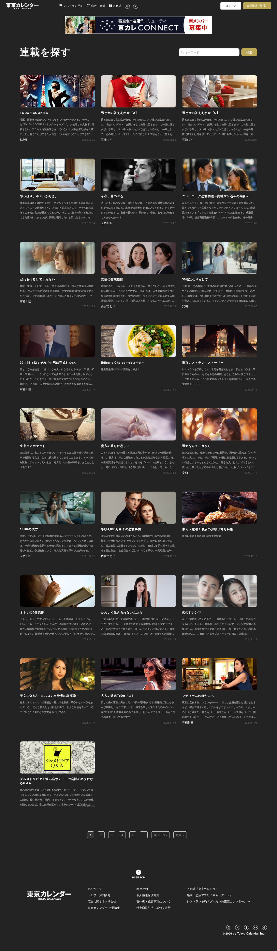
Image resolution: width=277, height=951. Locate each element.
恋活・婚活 (97, 5)
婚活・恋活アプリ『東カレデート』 (209, 895)
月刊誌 (116, 5)
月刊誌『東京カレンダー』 (204, 888)
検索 (249, 52)
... (144, 835)
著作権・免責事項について (153, 901)
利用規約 (142, 888)
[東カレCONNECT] (138, 25)
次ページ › (160, 835)
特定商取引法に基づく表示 (153, 907)
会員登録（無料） (257, 5)
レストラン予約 (72, 5)
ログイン (230, 5)
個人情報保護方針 (147, 895)
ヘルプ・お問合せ (99, 895)
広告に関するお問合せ (102, 901)
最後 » (180, 835)
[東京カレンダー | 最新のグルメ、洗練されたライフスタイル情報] (32, 6)
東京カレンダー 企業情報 (104, 907)
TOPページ (95, 888)
